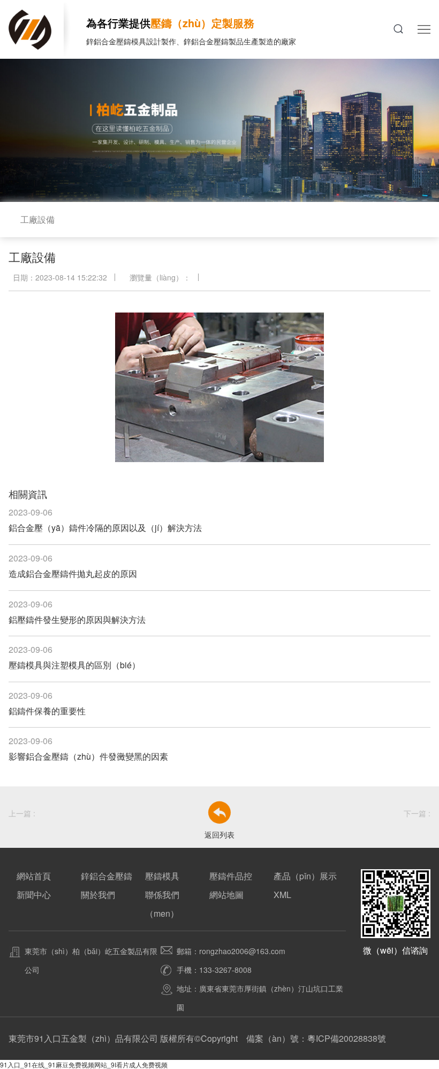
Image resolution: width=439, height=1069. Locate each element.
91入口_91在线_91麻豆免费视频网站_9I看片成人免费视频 (84, 1064)
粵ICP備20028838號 (346, 1038)
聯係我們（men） (162, 903)
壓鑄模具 (162, 876)
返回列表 (219, 834)
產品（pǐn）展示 (305, 876)
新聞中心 (34, 894)
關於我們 (98, 894)
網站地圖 (226, 894)
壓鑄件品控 (230, 876)
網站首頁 (34, 876)
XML (282, 894)
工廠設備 (37, 219)
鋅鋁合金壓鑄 (106, 876)
